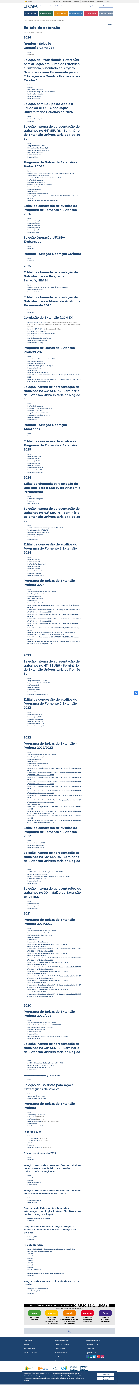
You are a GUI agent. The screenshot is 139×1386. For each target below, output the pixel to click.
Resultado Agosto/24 (34, 568)
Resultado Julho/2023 (34, 717)
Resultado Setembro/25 (35, 468)
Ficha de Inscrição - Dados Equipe (38, 148)
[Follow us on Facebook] (87, 1356)
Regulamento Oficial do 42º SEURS (38, 532)
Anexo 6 (30, 1265)
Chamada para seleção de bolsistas (38, 1218)
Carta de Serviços (61, 6)
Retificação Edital (33, 503)
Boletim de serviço (61, 1353)
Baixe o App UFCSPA (93, 1340)
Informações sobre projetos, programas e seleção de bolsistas (47, 1036)
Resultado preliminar (34, 906)
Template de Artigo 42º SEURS (37, 530)
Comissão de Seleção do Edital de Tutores (41, 92)
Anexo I (30, 87)
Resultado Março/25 (34, 456)
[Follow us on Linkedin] (91, 1356)
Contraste (43, 6)
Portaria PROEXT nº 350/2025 (37, 322)
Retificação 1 (31, 1117)
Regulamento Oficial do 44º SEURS (38, 150)
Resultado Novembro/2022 (36, 847)
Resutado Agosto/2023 (35, 719)
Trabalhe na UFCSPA (30, 1353)
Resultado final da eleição (35, 342)
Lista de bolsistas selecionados (37, 1126)
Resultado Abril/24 (33, 559)
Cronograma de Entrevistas (36, 1096)
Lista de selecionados (34, 1269)
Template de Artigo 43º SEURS (37, 413)
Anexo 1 (30, 1178)
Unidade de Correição (62, 1345)
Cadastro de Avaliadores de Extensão (39, 184)
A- (51, 6)
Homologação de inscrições (36, 757)
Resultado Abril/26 (33, 223)
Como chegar (28, 1340)
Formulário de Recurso (34, 410)
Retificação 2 (31, 1119)
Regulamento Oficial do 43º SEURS (38, 415)
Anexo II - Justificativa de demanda (38, 175)
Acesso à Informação (62, 1340)
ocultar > (110, 24)
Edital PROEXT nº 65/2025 (36, 329)
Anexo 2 (30, 1180)
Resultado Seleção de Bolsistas (37, 194)
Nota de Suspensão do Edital (36, 1098)
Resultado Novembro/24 (35, 575)
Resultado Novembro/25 (35, 472)
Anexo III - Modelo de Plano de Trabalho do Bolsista (44, 178)
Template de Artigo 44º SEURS (37, 146)
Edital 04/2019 (32, 1237)
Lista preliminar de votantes (36, 331)
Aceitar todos (106, 1375)
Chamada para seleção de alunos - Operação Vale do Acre (46, 1273)
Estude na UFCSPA (46, 13)
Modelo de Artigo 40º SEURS (37, 874)
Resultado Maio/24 (33, 562)
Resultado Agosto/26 (34, 232)
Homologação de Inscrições (36, 182)
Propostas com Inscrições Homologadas (40, 933)
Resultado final (32, 1124)
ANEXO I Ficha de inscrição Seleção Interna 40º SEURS (45, 872)
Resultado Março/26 (34, 221)
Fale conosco (90, 1349)
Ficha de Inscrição (33, 904)
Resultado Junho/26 (33, 228)
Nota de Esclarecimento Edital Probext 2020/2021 (44, 1025)
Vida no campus (91, 13)
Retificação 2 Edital (33, 690)
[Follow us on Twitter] (94, 1356)
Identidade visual (29, 1349)
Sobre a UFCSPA (30, 13)
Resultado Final (32, 157)
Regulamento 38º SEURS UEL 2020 (39, 1067)
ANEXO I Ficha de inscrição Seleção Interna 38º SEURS (45, 1063)
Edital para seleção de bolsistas (37, 1289)
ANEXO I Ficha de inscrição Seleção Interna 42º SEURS (45, 528)
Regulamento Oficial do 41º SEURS (38, 683)
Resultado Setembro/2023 (36, 721)
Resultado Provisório (34, 368)
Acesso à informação (106, 13)
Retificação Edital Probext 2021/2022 (39, 935)
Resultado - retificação (34, 1147)
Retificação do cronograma (40, 1291)
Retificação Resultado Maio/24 (37, 564)
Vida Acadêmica (61, 13)
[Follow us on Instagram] (102, 1356)
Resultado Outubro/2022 (35, 845)
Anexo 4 (30, 1260)
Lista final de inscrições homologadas (39, 338)
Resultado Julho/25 (33, 463)
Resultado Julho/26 (33, 230)
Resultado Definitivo (34, 98)
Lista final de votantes (34, 336)
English (91, 6)
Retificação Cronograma (35, 89)
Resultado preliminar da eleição (37, 340)
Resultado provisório (34, 1182)
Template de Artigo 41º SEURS (37, 680)
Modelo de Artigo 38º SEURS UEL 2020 (40, 1065)
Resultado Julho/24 (33, 566)
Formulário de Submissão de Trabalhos (39, 408)
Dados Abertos (60, 1349)
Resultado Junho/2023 (34, 714)
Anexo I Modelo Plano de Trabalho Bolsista (41, 359)
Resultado (30, 121)
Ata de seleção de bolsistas (36, 1114)
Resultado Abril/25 (33, 458)
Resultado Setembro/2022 (36, 843)
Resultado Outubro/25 (34, 470)
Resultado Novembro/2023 (36, 726)
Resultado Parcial (33, 187)
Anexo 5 (30, 1263)
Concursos (76, 6)
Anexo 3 (30, 1258)
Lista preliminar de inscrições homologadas (41, 333)
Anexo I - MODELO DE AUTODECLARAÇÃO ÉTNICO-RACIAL (47, 287)
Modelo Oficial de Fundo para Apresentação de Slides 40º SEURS (48, 876)
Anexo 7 (30, 1267)
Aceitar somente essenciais (106, 1378)
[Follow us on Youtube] (98, 1356)
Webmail (26, 1345)
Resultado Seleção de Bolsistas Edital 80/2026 (42, 200)
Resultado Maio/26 (33, 225)
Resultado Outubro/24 (34, 573)
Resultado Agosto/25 (34, 465)
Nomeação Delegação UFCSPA (37, 694)
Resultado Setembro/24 (35, 571)
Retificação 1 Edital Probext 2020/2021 (40, 1027)
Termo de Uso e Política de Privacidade (54, 1373)
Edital (29, 52)
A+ (48, 6)
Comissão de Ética (61, 1361)
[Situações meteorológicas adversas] (69, 1324)
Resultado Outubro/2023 (35, 724)
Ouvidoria (58, 1357)
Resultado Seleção (33, 1038)
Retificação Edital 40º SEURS (37, 879)
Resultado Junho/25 (33, 461)
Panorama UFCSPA (92, 1345)
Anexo (29, 1143)
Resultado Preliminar (34, 96)
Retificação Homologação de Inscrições (40, 366)
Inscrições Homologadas (35, 94)
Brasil (30, 1)
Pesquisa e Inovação (75, 13)
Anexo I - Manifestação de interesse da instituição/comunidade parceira (50, 173)
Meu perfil (106, 6)
